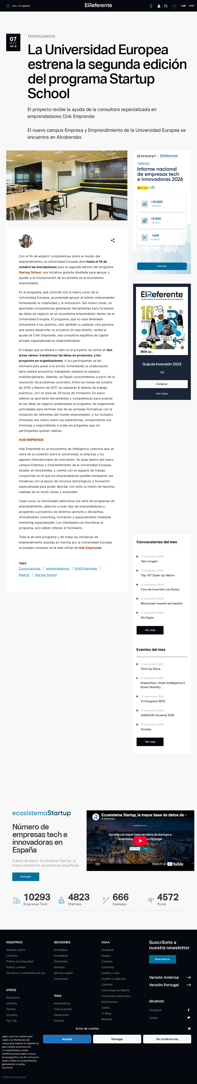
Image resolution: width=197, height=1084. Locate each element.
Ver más (150, 630)
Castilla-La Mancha (113, 978)
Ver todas (162, 393)
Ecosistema (61, 955)
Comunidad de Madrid (115, 990)
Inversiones (61, 978)
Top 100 (11, 1020)
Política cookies (16, 967)
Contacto (12, 955)
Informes (11, 1003)
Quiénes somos (15, 949)
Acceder (25, 876)
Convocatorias (30, 568)
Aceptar (67, 1039)
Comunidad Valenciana (115, 996)
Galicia (105, 1007)
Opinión (11, 1009)
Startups (59, 967)
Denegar (117, 1039)
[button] (189, 1029)
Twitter (153, 1018)
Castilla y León (110, 973)
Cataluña (107, 984)
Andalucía (107, 949)
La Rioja (106, 1013)
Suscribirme (162, 959)
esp (174, 6)
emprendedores (58, 568)
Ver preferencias (167, 1039)
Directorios (13, 997)
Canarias (106, 961)
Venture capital (63, 973)
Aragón (105, 955)
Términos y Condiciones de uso (25, 973)
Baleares (106, 1019)
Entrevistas (61, 961)
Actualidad (60, 949)
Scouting (11, 1014)
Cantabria (107, 967)
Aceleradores (62, 1003)
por (191, 6)
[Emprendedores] (159, 6)
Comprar (162, 383)
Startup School (46, 575)
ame (183, 6)
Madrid (24, 575)
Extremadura (109, 1001)
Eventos (59, 1020)
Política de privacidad (14, 1076)
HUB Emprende (86, 568)
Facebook (155, 1010)
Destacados (61, 1014)
